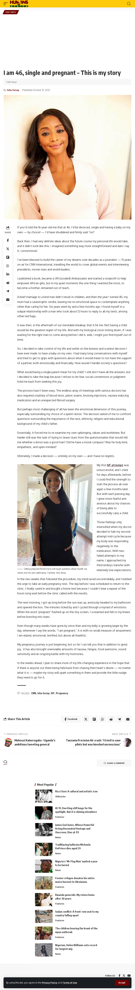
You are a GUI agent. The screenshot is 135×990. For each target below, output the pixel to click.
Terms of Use (69, 982)
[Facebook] (119, 975)
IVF (52, 693)
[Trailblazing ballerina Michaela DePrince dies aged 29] (44, 849)
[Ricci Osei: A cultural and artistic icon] (44, 796)
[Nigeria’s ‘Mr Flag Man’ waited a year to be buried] (44, 866)
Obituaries (60, 796)
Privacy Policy (49, 982)
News (58, 837)
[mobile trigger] (6, 3)
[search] (128, 4)
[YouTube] (129, 975)
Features (11, 12)
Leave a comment (115, 763)
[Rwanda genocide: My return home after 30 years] (44, 899)
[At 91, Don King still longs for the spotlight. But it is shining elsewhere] (44, 813)
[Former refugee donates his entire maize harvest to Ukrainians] (44, 883)
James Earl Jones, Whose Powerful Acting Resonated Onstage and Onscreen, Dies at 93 (74, 828)
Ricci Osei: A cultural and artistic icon (76, 791)
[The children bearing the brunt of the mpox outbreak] (44, 933)
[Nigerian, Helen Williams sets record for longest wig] (44, 950)
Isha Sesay (43, 693)
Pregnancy (62, 693)
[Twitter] (124, 975)
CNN (33, 693)
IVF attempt (115, 465)
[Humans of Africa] (19, 3)
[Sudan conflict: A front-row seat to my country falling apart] (44, 916)
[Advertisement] (67, 41)
